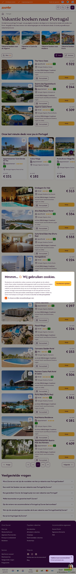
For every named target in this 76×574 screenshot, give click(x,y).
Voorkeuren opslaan (63, 283)
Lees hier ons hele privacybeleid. (40, 295)
